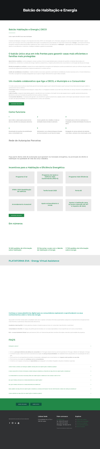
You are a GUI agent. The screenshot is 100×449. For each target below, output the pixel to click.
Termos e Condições (82, 423)
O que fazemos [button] (46, 2)
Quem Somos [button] (36, 2)
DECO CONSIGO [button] (65, 2)
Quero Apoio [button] (36, 404)
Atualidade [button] (90, 2)
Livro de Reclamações (82, 425)
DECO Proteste (81, 426)
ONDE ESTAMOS (75, 2)
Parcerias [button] (56, 2)
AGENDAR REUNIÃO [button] (16, 103)
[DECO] (4, 2)
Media (83, 2)
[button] (96, 2)
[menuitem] (36, 2)
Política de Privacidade (82, 421)
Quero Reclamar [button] (22, 404)
